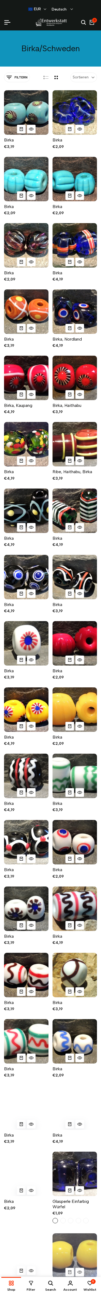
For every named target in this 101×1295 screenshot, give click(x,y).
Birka (9, 140)
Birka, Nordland (67, 339)
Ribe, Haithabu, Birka (72, 471)
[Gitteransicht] (56, 77)
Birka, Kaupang (18, 405)
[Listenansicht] (46, 77)
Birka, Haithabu (67, 405)
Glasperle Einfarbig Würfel (71, 1204)
